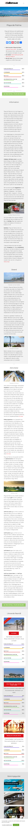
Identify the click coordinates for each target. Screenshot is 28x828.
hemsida (21, 416)
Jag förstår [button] (16, 824)
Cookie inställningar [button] (7, 825)
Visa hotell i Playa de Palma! (15, 94)
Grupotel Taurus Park (11, 49)
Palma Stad (6, 261)
